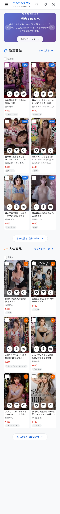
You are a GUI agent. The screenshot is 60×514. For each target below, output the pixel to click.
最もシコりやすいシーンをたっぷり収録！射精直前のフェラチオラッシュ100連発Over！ (43, 101)
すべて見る (46, 50)
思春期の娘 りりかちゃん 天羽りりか (43, 214)
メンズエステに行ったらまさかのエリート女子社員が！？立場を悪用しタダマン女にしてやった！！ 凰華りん (15, 413)
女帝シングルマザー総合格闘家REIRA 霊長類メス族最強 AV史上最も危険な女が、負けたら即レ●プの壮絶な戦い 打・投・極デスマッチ (16, 356)
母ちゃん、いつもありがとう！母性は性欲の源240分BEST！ (43, 158)
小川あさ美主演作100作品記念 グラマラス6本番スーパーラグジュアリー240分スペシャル (43, 413)
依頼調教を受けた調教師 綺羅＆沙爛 (15, 101)
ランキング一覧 (44, 249)
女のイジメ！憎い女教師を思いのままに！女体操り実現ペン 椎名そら (42, 356)
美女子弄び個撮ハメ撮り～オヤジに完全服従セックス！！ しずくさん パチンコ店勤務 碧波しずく (16, 214)
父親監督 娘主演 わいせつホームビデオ (43, 300)
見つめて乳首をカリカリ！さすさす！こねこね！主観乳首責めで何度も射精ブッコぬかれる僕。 (15, 158)
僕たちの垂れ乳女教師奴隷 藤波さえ (15, 300)
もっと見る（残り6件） (30, 238)
